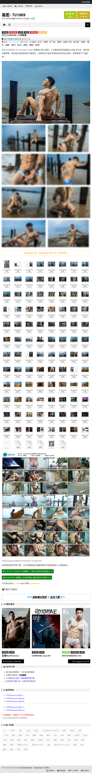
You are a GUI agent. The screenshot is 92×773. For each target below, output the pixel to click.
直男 (11, 740)
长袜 (81, 744)
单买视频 (13, 32)
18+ (4, 730)
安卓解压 (85, 770)
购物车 (30, 6)
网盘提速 (62, 770)
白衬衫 (85, 735)
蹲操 (75, 744)
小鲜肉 (71, 730)
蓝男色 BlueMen (38, 744)
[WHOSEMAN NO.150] (76, 628)
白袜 (4, 740)
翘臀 (55, 740)
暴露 (34, 735)
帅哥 (79, 730)
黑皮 (18, 749)
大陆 (26, 32)
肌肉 (62, 740)
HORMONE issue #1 (41, 655)
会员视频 (66, 652)
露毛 (4, 749)
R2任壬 (25, 42)
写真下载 (26, 39)
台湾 (20, 32)
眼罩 (18, 740)
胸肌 (76, 740)
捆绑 (13, 735)
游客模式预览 (39, 597)
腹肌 (4, 744)
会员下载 (55, 597)
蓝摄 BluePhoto (22, 744)
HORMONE (15, 42)
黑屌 (11, 749)
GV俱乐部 (20, 6)
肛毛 (69, 740)
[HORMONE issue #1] (46, 628)
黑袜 (25, 749)
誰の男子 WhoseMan (62, 744)
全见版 (5, 32)
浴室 (62, 735)
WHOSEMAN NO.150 (71, 655)
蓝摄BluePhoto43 (10, 655)
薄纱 (49, 744)
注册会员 (40, 6)
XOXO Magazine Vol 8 (79, 661)
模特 (48, 735)
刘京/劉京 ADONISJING (50, 730)
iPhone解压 (74, 770)
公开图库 (75, 652)
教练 (20, 735)
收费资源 (34, 32)
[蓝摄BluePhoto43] (16, 628)
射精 (64, 730)
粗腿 (32, 740)
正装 (55, 735)
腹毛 (83, 740)
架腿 (41, 735)
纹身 (48, 740)
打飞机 (5, 735)
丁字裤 (12, 730)
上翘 (20, 730)
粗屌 (25, 740)
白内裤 (76, 735)
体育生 (36, 730)
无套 (27, 735)
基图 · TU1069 (13, 15)
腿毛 (11, 744)
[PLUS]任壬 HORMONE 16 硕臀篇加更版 (14, 661)
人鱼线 (27, 730)
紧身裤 (40, 740)
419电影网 (8, 6)
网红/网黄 (43, 32)
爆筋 (69, 735)
